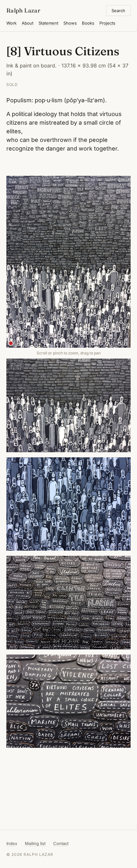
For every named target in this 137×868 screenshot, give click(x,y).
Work (11, 23)
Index (11, 843)
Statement (48, 23)
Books (88, 23)
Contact (60, 843)
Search (118, 10)
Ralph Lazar (23, 10)
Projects (107, 23)
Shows (70, 23)
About (27, 23)
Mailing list (35, 843)
